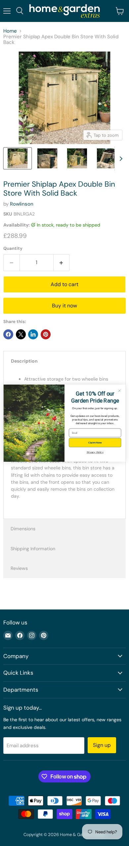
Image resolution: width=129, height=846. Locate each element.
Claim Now (95, 442)
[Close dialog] (119, 390)
